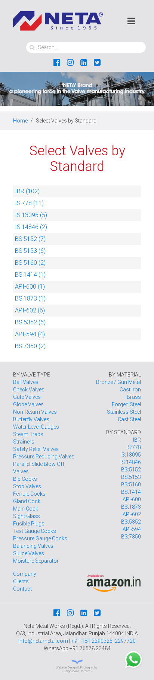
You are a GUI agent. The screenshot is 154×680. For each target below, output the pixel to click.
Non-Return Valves (35, 412)
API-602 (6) (30, 310)
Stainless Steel (124, 412)
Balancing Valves (33, 546)
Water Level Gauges (36, 427)
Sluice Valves (28, 553)
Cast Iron (130, 390)
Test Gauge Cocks (34, 531)
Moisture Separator (36, 561)
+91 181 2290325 (92, 641)
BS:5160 (131, 484)
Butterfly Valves (31, 419)
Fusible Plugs (28, 524)
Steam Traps (28, 434)
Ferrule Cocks (29, 494)
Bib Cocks (25, 479)
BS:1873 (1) (30, 298)
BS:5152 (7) (30, 238)
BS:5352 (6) (30, 322)
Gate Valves (27, 397)
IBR (137, 440)
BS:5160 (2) (30, 262)
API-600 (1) (30, 286)
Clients (21, 581)
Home (20, 121)
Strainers (23, 442)
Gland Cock (26, 501)
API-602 (132, 514)
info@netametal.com (43, 641)
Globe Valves (28, 404)
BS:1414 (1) (30, 274)
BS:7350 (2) (30, 346)
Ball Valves (25, 382)
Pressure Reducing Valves (43, 457)
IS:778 (133, 447)
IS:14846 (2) (31, 227)
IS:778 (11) (29, 203)
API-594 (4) (30, 334)
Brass (134, 397)
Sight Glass (26, 516)
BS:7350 (131, 537)
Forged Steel (126, 404)
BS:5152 (131, 470)
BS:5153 (131, 477)
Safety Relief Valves (36, 449)
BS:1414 (131, 492)
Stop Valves (27, 486)
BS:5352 (131, 522)
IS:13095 (130, 455)
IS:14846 (130, 462)
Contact (22, 589)
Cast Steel (129, 419)
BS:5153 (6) (30, 250)
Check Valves (28, 390)
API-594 (132, 529)
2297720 (125, 641)
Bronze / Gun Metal (118, 382)
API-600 (132, 499)
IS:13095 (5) (31, 215)
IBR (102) (27, 191)
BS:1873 (131, 507)
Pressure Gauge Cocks (40, 538)
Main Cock (25, 509)
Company (24, 574)
